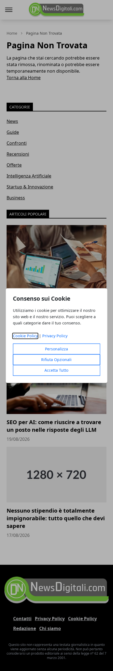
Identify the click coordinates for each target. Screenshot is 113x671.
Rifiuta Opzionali (56, 359)
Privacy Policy (54, 335)
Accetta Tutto (56, 370)
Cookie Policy (25, 335)
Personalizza (56, 348)
